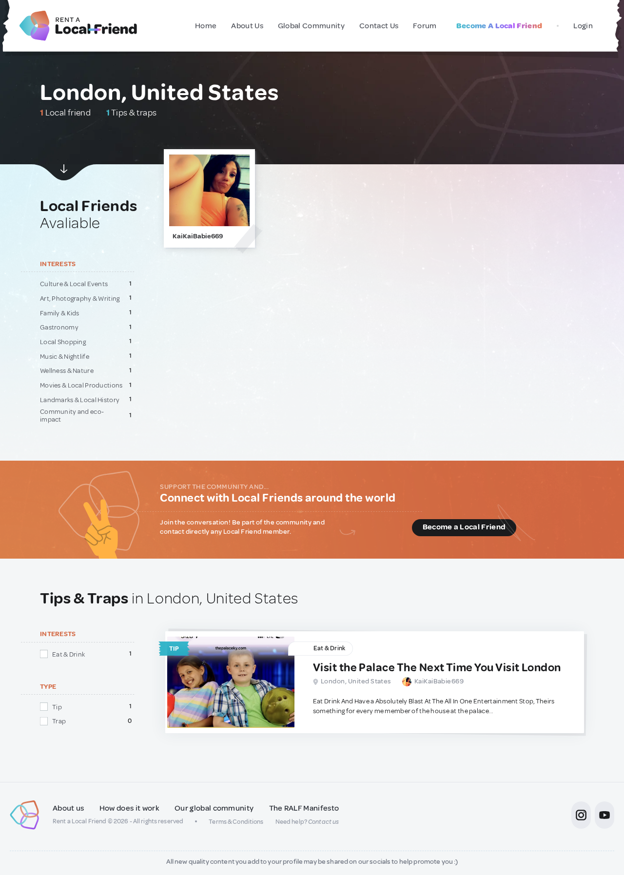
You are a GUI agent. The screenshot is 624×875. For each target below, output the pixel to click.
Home (205, 26)
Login (583, 26)
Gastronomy (59, 327)
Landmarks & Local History (79, 400)
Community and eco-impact (72, 415)
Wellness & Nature (67, 370)
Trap (59, 721)
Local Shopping (63, 342)
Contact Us (378, 26)
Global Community (311, 26)
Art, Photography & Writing (80, 298)
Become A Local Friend (499, 26)
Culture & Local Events (74, 284)
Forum (425, 26)
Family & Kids (59, 313)
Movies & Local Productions (81, 385)
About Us (247, 26)
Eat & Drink (68, 654)
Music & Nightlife (64, 356)
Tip (57, 707)
